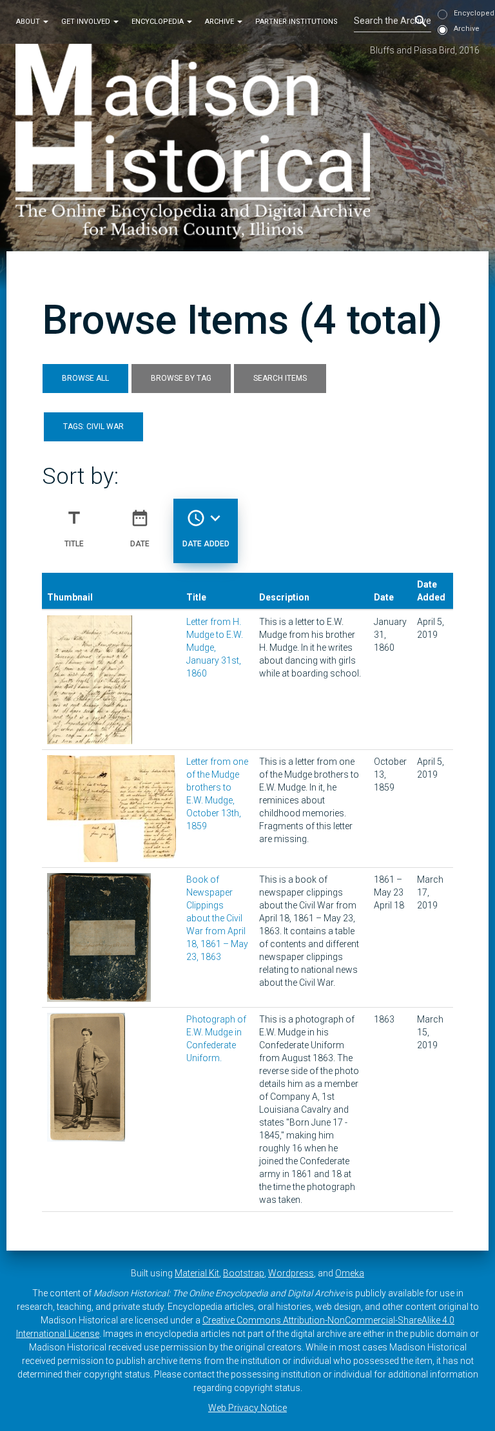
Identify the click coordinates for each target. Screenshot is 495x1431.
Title (74, 528)
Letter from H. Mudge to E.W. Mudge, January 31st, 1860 (214, 647)
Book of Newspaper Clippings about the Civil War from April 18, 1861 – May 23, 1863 (217, 918)
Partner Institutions (296, 21)
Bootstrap (243, 1273)
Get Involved (86, 21)
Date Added (205, 528)
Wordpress (291, 1273)
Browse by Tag (181, 378)
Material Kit (197, 1273)
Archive (220, 21)
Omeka (349, 1273)
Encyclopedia (158, 21)
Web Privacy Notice (247, 1408)
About (29, 21)
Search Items (280, 378)
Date (140, 528)
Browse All (85, 378)
